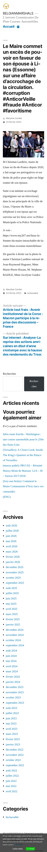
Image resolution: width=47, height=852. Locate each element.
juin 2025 (11, 598)
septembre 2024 (15, 645)
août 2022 (11, 770)
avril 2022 (11, 791)
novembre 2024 (15, 635)
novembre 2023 (15, 692)
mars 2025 (12, 614)
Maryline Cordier (14, 118)
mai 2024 (11, 661)
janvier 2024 (13, 682)
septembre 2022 (15, 765)
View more (17, 845)
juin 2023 (11, 718)
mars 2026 (12, 551)
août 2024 (11, 650)
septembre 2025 (15, 583)
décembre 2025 (14, 567)
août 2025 (11, 588)
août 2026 (11, 525)
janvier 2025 (13, 624)
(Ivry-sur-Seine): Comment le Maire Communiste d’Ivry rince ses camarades (23, 486)
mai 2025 (11, 604)
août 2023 (11, 708)
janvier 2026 (13, 562)
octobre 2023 (13, 697)
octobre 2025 (13, 577)
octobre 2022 (13, 760)
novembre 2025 (15, 572)
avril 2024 (11, 666)
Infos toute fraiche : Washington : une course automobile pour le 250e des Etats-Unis (23, 439)
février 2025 (13, 619)
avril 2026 (11, 546)
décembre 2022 (14, 749)
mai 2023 (11, 723)
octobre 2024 (13, 640)
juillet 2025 (12, 593)
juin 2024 (11, 656)
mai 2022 (11, 786)
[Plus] (18, 27)
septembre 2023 (15, 703)
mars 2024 (12, 671)
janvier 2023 (13, 744)
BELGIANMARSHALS (18, 13)
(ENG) (7, 497)
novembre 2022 (15, 755)
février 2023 (13, 739)
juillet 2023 (12, 713)
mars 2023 (12, 734)
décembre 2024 (14, 630)
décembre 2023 (14, 687)
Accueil (8, 26)
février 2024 (13, 676)
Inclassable (32, 293)
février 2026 (13, 557)
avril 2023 (11, 729)
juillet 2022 (12, 775)
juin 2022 (11, 781)
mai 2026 (11, 541)
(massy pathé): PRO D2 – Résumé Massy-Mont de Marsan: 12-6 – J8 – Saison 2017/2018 (23, 471)
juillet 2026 (12, 530)
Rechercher (9, 374)
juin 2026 (11, 536)
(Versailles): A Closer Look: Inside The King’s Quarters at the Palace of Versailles (23, 455)
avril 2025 (11, 609)
